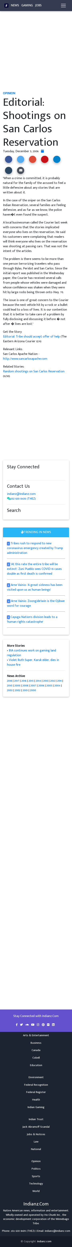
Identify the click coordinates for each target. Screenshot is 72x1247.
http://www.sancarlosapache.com (25, 358)
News (15, 5)
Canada (36, 1050)
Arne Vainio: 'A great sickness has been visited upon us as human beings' (34, 587)
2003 (10, 690)
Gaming (27, 5)
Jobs (38, 5)
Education (36, 1065)
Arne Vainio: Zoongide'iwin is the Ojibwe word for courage (36, 603)
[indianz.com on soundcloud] (17, 474)
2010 (9, 685)
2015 (31, 680)
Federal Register (36, 1092)
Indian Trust (36, 1119)
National (36, 1149)
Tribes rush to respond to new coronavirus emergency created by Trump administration (35, 548)
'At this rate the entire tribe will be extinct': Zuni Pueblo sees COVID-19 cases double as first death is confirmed (34, 569)
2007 (33, 685)
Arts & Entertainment (36, 1035)
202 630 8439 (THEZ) (23, 498)
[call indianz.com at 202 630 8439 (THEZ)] (9, 498)
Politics (36, 1168)
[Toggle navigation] (63, 5)
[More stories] (42, 151)
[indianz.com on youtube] (44, 474)
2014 (38, 680)
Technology (36, 1183)
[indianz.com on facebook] (9, 474)
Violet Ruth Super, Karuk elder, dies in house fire (33, 662)
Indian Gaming (36, 1107)
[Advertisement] (36, 53)
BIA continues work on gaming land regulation (31, 653)
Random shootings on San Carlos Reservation (33, 371)
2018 (9, 680)
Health (36, 1099)
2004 (57, 685)
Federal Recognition (36, 1085)
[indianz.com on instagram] (37, 474)
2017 (16, 680)
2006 (41, 685)
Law (36, 1141)
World (36, 1191)
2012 (52, 680)
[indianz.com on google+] (21, 474)
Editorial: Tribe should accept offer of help (32, 336)
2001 (25, 690)
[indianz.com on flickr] (33, 474)
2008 (25, 685)
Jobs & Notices (36, 1134)
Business (36, 1043)
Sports (36, 1176)
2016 (23, 680)
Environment (36, 1077)
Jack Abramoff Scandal (36, 1126)
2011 (59, 680)
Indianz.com (44, 1241)
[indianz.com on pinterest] (29, 474)
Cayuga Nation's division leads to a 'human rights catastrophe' (32, 619)
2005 (49, 685)
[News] (6, 6)
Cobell (36, 1057)
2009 (17, 685)
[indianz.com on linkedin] (41, 474)
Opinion (36, 1161)
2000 (33, 690)
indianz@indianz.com (21, 494)
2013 (45, 680)
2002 (17, 690)
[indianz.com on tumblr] (25, 474)
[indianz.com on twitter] (13, 474)
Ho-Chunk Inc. (52, 1215)
